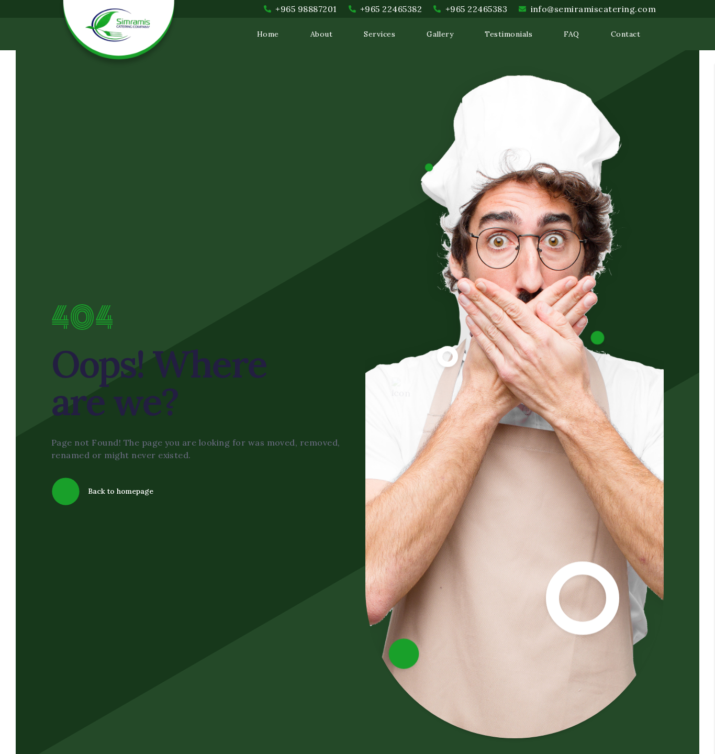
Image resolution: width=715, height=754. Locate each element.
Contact (625, 34)
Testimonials (508, 34)
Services (379, 34)
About (321, 34)
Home (268, 34)
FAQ (571, 34)
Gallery (440, 34)
